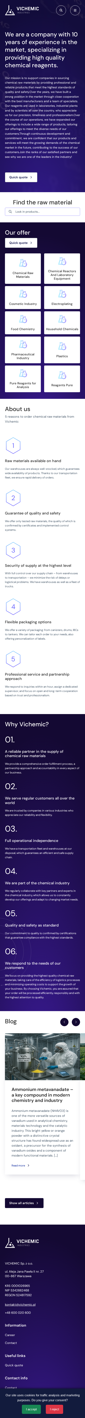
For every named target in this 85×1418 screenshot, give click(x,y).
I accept (31, 1409)
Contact (11, 1343)
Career (10, 1335)
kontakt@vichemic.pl (20, 1304)
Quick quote (18, 177)
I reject (54, 1409)
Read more (18, 1165)
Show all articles (21, 1203)
